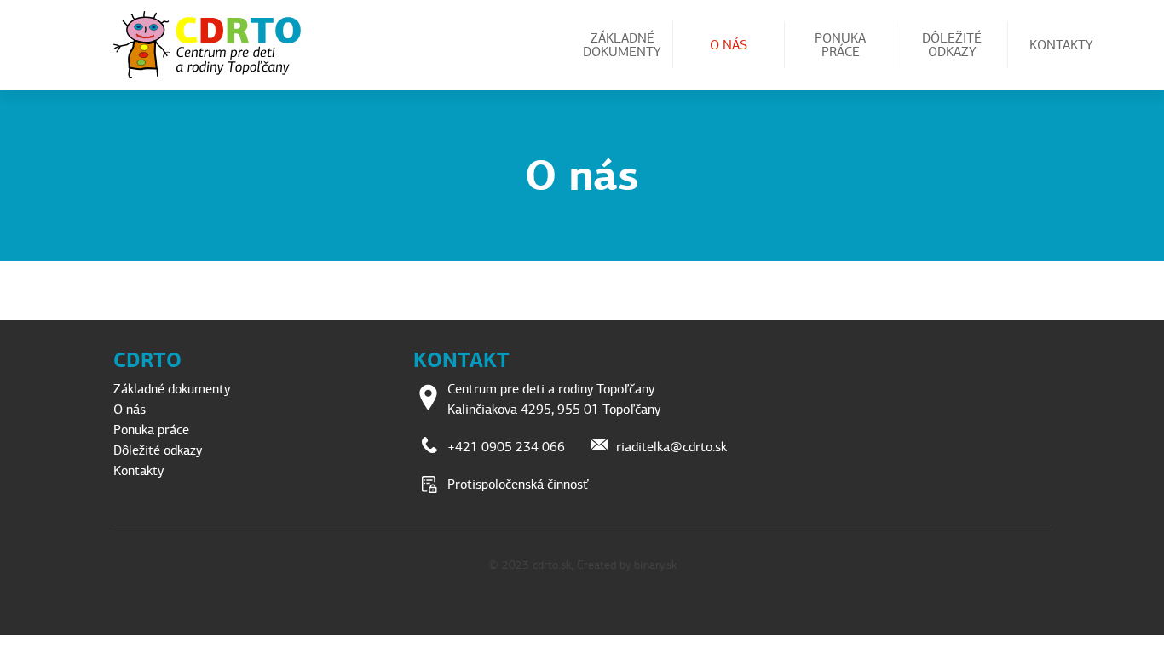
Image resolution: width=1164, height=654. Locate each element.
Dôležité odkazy (952, 45)
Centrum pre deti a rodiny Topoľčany (213, 45)
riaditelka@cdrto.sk (671, 447)
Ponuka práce (840, 45)
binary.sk (655, 565)
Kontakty (1061, 45)
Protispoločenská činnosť (518, 484)
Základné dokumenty (622, 45)
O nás (728, 45)
